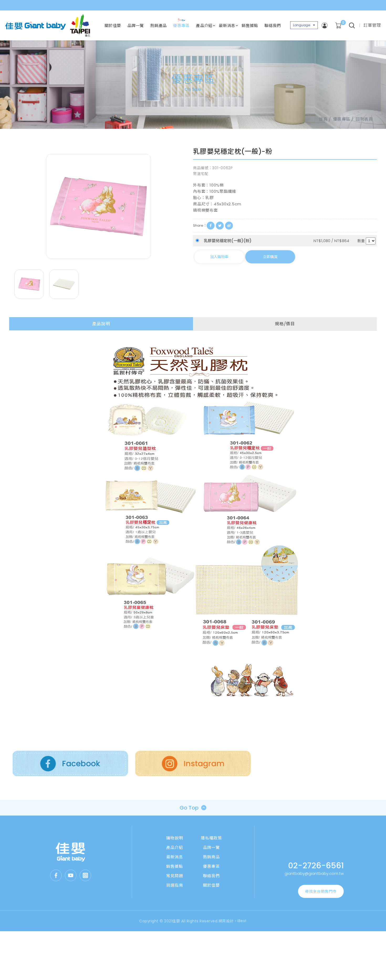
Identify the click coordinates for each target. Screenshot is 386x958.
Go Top (189, 807)
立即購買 (270, 256)
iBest (242, 920)
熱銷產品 (158, 25)
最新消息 (227, 25)
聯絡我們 (272, 25)
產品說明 (101, 324)
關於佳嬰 (113, 25)
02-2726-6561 (316, 865)
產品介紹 (204, 25)
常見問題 (174, 876)
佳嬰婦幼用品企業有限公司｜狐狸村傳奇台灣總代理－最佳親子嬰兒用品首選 (35, 25)
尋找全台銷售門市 (321, 891)
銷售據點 (250, 25)
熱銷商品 (211, 857)
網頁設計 (226, 921)
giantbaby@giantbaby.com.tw (314, 873)
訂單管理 (372, 25)
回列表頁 (364, 119)
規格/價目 (285, 324)
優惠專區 (181, 25)
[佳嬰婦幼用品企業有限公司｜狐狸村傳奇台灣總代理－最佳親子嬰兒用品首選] (70, 852)
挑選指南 (174, 885)
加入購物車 (219, 256)
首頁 (323, 119)
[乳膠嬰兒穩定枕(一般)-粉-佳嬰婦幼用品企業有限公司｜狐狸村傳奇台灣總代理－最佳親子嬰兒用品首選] (220, 226)
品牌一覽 (135, 25)
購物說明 (174, 838)
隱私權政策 (211, 838)
